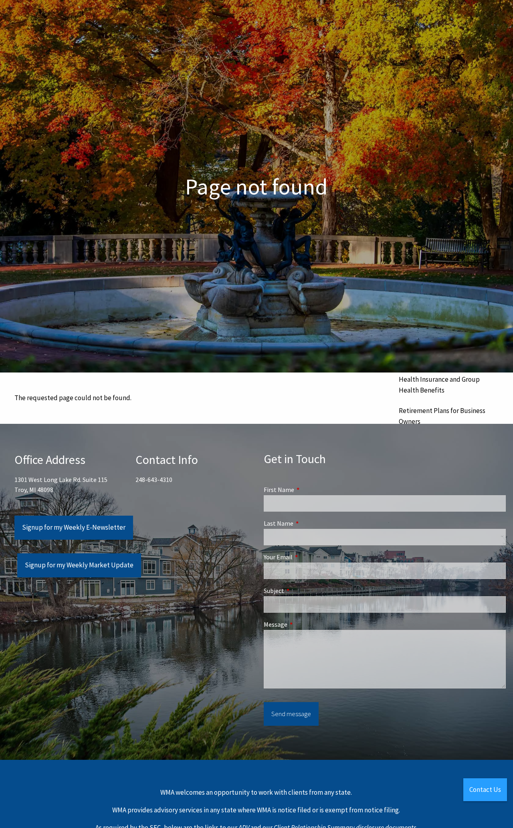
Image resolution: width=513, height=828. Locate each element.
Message (304, 624)
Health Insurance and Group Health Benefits (439, 385)
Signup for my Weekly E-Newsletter (73, 527)
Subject (302, 591)
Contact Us (485, 789)
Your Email (307, 557)
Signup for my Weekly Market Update (79, 565)
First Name (307, 490)
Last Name (307, 523)
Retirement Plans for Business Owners (442, 416)
